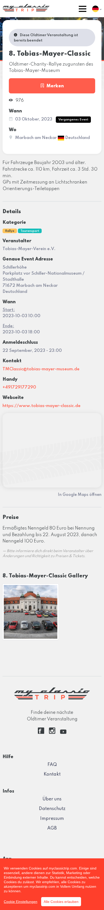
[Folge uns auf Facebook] (41, 732)
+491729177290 (19, 387)
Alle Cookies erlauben (61, 902)
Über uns (52, 799)
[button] (82, 9)
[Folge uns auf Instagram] (52, 732)
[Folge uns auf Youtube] (63, 732)
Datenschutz (52, 808)
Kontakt (52, 774)
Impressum (52, 818)
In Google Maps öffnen (79, 495)
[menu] (82, 9)
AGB (52, 828)
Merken (55, 86)
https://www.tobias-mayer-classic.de (42, 406)
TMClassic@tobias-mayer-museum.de (41, 369)
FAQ (52, 764)
